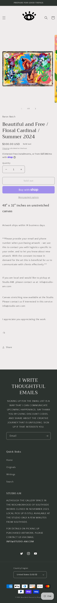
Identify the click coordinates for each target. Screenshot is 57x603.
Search (10, 482)
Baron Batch (24, 597)
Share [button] (9, 347)
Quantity (6, 163)
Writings (10, 474)
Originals (11, 467)
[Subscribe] (47, 436)
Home (9, 460)
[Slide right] (35, 108)
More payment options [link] (28, 197)
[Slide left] (21, 108)
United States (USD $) (27, 574)
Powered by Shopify (35, 597)
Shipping (5, 148)
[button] (3, 17)
